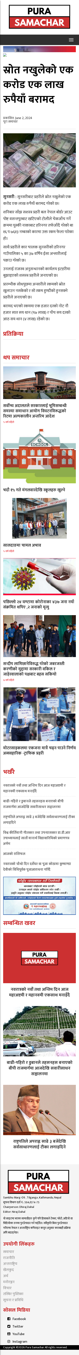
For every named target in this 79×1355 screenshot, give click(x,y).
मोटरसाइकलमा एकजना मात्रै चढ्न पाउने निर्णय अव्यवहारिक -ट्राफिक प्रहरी (39, 751)
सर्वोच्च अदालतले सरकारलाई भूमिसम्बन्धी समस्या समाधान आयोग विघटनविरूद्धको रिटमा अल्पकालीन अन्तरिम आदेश (35, 411)
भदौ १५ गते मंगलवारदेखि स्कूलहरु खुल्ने (34, 490)
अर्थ (5, 1276)
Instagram (19, 1342)
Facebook (19, 1319)
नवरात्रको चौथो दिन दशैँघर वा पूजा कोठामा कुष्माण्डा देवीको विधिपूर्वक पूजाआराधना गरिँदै (37, 867)
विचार (7, 1288)
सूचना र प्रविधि (13, 1300)
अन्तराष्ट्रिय (10, 1264)
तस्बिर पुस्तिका (13, 1294)
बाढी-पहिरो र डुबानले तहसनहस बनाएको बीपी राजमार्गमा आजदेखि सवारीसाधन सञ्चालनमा (33, 804)
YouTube (18, 1334)
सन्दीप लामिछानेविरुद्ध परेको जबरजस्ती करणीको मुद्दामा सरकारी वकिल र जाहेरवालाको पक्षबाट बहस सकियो (33, 669)
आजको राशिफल (14, 854)
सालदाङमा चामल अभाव (22, 545)
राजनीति (9, 1258)
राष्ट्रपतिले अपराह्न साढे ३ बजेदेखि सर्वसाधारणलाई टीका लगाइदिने (39, 820)
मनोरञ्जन (9, 1282)
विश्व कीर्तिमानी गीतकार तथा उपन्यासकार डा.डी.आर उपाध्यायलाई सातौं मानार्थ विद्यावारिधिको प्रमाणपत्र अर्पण (36, 838)
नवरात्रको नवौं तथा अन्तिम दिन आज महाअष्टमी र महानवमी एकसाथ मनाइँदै (34, 788)
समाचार (8, 1252)
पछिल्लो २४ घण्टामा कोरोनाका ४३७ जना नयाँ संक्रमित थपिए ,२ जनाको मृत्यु (38, 605)
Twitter (17, 1326)
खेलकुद (8, 1270)
